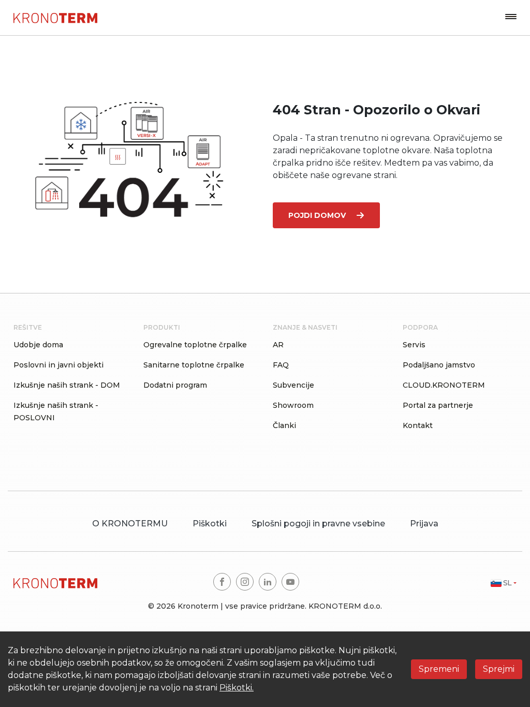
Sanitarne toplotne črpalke (193, 365)
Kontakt (418, 425)
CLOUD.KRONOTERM (444, 385)
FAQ (281, 365)
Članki (284, 425)
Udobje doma (38, 344)
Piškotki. (236, 688)
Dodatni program (175, 385)
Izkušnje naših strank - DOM (66, 385)
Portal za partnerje (438, 405)
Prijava (424, 523)
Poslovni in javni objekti (58, 365)
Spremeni (439, 669)
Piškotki (210, 523)
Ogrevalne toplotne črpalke (195, 344)
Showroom (293, 405)
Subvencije (293, 385)
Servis (414, 344)
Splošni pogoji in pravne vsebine (318, 523)
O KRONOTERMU (130, 523)
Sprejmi (498, 669)
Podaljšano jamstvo (439, 365)
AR (278, 344)
